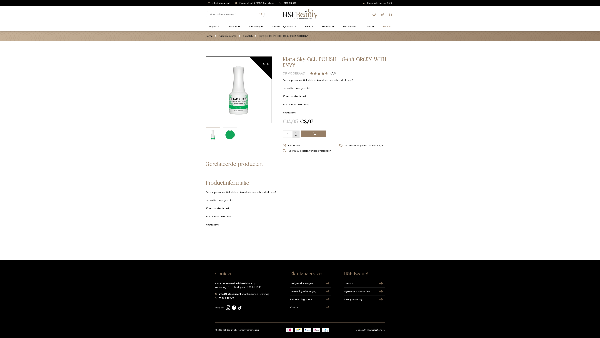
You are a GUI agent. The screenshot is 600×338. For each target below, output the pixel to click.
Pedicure (233, 26)
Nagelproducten (228, 36)
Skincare (326, 26)
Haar (307, 26)
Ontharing (254, 26)
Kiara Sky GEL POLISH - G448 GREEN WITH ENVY (284, 36)
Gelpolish (248, 36)
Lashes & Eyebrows (282, 26)
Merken (387, 26)
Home (209, 36)
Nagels (212, 26)
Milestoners (378, 329)
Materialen (349, 26)
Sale (369, 26)
